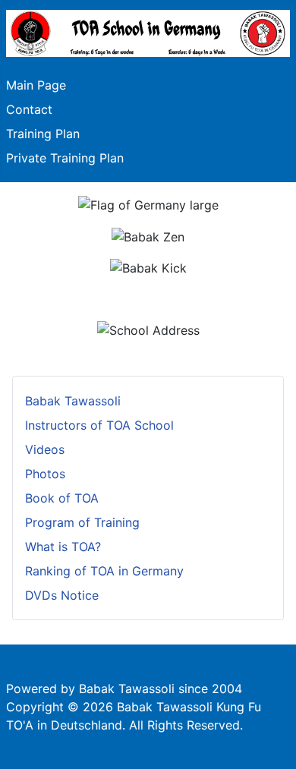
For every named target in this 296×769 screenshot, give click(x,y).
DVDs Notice (62, 595)
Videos (45, 449)
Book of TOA (62, 498)
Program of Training (82, 522)
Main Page (36, 85)
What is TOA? (63, 546)
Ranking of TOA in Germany (104, 570)
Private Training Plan (65, 157)
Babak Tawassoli (73, 400)
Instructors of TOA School (99, 425)
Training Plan (43, 133)
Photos (45, 473)
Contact (29, 109)
